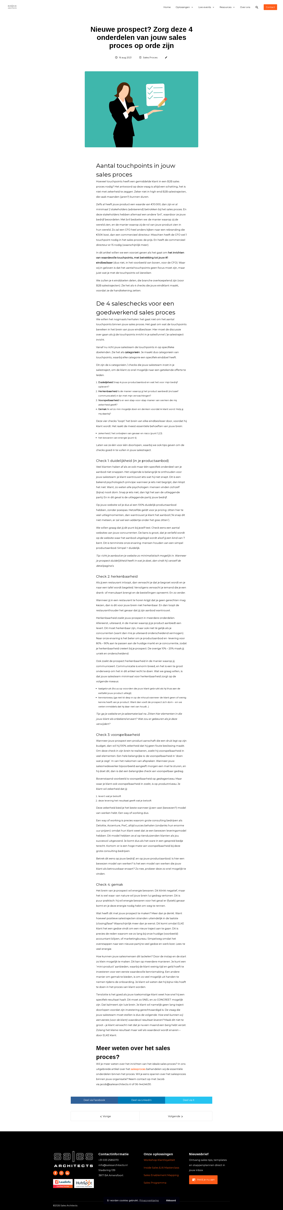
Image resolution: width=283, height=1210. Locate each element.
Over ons (245, 7)
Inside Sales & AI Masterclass (161, 1167)
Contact (270, 7)
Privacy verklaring (220, 1205)
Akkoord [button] (171, 1200)
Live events (204, 7)
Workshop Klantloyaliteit (159, 1159)
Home (167, 7)
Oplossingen (183, 7)
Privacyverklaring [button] (149, 1200)
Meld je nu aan (203, 1180)
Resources (225, 7)
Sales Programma (155, 1182)
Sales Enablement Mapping (161, 1175)
